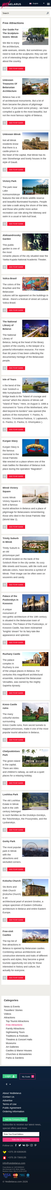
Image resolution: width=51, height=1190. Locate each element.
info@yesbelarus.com (14, 1163)
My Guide (26, 1077)
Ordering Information (13, 1111)
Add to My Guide (16, 69)
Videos (7, 1014)
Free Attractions (14, 1025)
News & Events (12, 1006)
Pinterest (35, 1145)
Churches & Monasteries (19, 1054)
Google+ (27, 1145)
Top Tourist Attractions (17, 1021)
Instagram (31, 1145)
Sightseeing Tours (15, 1032)
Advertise (7, 1100)
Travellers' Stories (13, 1010)
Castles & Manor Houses (19, 1050)
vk (23, 1145)
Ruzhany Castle (11, 654)
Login (8, 1076)
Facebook (16, 1145)
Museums (11, 1043)
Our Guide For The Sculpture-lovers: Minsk (11, 33)
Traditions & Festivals (17, 1036)
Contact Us (8, 1097)
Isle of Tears (9, 379)
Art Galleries (12, 1047)
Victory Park (9, 181)
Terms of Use (9, 1104)
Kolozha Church (12, 881)
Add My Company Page (15, 1119)
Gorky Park (9, 841)
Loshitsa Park (10, 794)
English (35, 3)
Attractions (9, 1017)
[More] (5, 70)
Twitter (19, 1145)
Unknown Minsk (12, 134)
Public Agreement (12, 1108)
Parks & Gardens (15, 1058)
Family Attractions (15, 1028)
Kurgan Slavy (10, 441)
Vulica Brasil (10, 278)
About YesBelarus (12, 1093)
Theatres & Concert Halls (19, 1039)
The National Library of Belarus (10, 325)
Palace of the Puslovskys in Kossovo (10, 600)
